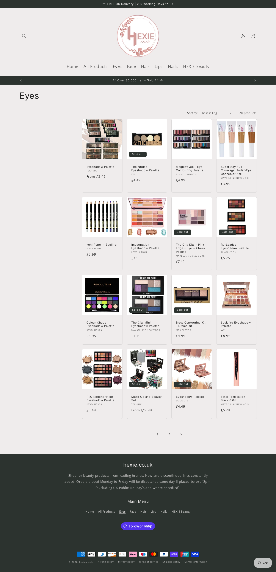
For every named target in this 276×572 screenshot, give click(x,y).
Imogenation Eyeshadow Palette (145, 246)
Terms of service (148, 562)
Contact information (196, 562)
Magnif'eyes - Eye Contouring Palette (190, 168)
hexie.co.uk (86, 562)
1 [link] (157, 434)
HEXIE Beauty (181, 511)
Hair (143, 511)
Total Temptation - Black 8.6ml (234, 398)
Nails (163, 511)
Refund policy (106, 562)
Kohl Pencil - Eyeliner (102, 244)
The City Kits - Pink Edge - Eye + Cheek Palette (190, 248)
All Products (106, 511)
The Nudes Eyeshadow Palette (145, 168)
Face (133, 511)
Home (89, 511)
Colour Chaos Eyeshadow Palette (100, 324)
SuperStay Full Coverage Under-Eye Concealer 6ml (236, 170)
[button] (24, 36)
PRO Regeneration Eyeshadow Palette (100, 398)
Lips (153, 511)
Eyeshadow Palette (100, 166)
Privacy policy (126, 562)
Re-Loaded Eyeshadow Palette (235, 246)
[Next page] (181, 434)
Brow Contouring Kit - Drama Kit (190, 324)
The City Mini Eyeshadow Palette (145, 324)
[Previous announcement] (21, 80)
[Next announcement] (255, 80)
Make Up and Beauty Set (146, 398)
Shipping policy (171, 562)
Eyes (122, 511)
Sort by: (192, 113)
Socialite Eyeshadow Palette (236, 324)
